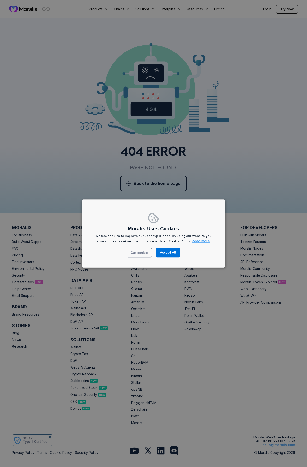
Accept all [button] (168, 252)
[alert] (153, 233)
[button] (139, 252)
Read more (201, 241)
